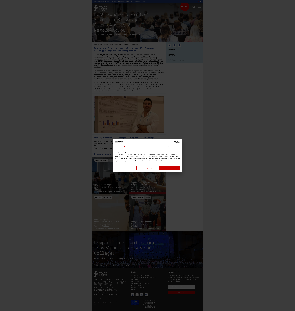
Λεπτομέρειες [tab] (147, 147)
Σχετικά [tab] (170, 147)
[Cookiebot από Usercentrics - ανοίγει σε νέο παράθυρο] (173, 142)
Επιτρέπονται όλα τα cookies (169, 168)
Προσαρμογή (146, 168)
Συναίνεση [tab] (124, 147)
